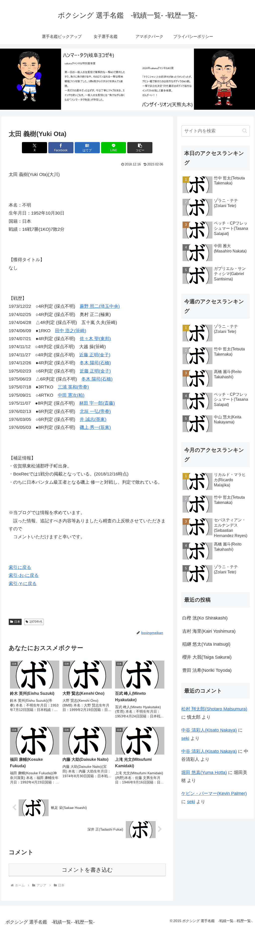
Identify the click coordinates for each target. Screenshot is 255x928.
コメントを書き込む (87, 870)
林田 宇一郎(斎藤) (97, 403)
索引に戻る (20, 567)
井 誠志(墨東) (93, 419)
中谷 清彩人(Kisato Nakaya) (209, 730)
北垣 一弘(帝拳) (95, 411)
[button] (139, 147)
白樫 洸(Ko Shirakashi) (205, 618)
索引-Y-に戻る (23, 583)
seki (185, 738)
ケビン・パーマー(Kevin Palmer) (214, 793)
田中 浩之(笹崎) (70, 330)
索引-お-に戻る (24, 575)
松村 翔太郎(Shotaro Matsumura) (214, 708)
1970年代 (35, 621)
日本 (17, 621)
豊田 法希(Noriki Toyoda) (207, 670)
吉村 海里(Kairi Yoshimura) (209, 631)
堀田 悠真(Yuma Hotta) (204, 772)
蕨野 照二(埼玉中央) (100, 306)
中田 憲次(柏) (71, 395)
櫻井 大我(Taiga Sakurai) (207, 657)
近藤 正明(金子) (94, 354)
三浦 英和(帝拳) (73, 387)
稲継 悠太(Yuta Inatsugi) (206, 644)
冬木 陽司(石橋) (95, 362)
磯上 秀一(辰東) (95, 427)
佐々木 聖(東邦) (95, 338)
